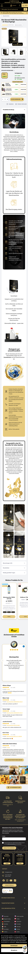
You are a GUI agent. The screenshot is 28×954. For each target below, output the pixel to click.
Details (9, 616)
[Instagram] (7, 880)
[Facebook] (3, 880)
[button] (25, 660)
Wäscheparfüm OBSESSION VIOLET (15, 701)
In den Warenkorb (15, 99)
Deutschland (7, 921)
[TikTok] (14, 880)
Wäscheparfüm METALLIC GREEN (14, 736)
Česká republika (20, 916)
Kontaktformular (9, 885)
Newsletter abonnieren (9, 848)
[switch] (25, 952)
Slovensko (6, 916)
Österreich (19, 921)
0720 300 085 (8, 875)
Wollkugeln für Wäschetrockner (9, 94)
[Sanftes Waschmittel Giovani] (8, 544)
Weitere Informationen (21, 942)
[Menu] (2, 5)
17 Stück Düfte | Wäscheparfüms (9, 89)
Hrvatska (19, 924)
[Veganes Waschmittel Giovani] (19, 517)
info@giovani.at (8, 872)
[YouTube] (11, 880)
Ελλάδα (18, 929)
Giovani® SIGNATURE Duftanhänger (8, 84)
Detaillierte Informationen (7, 70)
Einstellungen (14, 945)
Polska (18, 918)
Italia (5, 926)
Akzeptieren (14, 950)
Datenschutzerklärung (11, 844)
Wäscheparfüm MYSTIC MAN (13, 725)
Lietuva (5, 931)
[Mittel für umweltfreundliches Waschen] (8, 517)
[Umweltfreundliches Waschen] (19, 544)
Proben (8, 689)
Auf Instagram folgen (15, 787)
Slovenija (18, 926)
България (6, 929)
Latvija (18, 931)
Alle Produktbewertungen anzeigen (14, 759)
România (6, 924)
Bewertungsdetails (18, 24)
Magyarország (7, 918)
